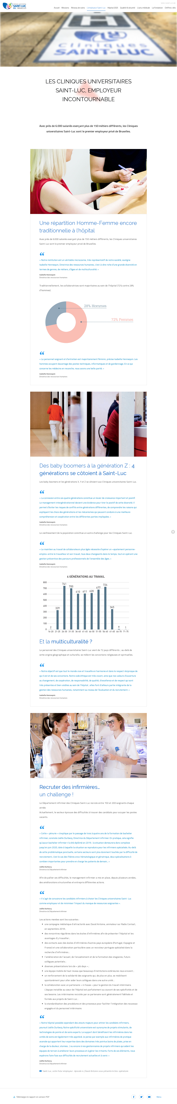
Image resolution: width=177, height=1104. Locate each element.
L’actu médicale (143, 7)
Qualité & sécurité (127, 7)
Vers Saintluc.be (168, 3)
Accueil (56, 7)
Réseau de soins (78, 7)
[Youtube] (149, 1097)
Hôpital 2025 (113, 7)
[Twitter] (141, 1097)
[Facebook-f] (133, 1097)
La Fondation (157, 7)
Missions (65, 7)
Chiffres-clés (170, 7)
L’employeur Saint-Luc (96, 7)
